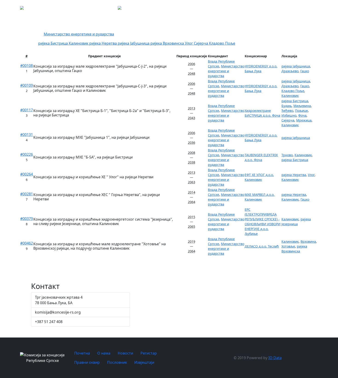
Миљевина (302, 106)
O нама (236, 9)
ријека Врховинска (167, 43)
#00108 (26, 65)
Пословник (311, 9)
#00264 (26, 174)
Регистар (272, 9)
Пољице (301, 110)
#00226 (26, 154)
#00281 (26, 193)
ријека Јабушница (134, 43)
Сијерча (201, 43)
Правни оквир (291, 9)
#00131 (26, 134)
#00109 (26, 85)
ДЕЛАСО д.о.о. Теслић (262, 246)
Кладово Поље (222, 43)
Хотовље (288, 246)
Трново (287, 155)
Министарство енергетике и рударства (79, 34)
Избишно (288, 115)
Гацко (304, 71)
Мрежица (304, 120)
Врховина (308, 241)
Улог (189, 43)
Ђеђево (287, 110)
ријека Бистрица (53, 43)
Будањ (286, 106)
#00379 (26, 218)
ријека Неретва (103, 43)
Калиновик (79, 43)
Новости (252, 9)
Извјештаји (144, 362)
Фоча (302, 115)
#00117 (26, 110)
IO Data (275, 357)
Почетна (220, 9)
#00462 (26, 243)
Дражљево (289, 71)
